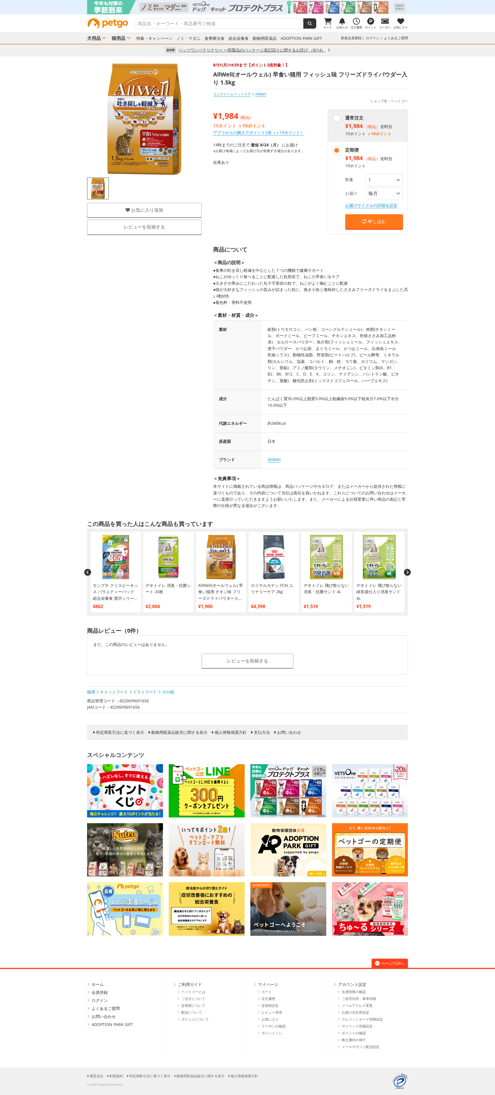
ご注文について (193, 998)
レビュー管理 (272, 1012)
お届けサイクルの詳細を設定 (371, 205)
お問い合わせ (289, 732)
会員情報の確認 (354, 991)
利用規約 (116, 1076)
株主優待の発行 (354, 1039)
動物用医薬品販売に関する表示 (179, 732)
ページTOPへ (392, 963)
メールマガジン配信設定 (361, 1046)
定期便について (193, 1005)
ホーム (98, 984)
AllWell (274, 459)
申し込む (376, 221)
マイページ (268, 984)
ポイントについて (195, 1019)
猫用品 (118, 38)
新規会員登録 (351, 38)
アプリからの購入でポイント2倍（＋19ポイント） (258, 132)
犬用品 (94, 38)
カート (267, 991)
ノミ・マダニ (188, 38)
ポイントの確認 (354, 1033)
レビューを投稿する (144, 227)
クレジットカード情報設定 (362, 1019)
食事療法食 (215, 38)
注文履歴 (268, 998)
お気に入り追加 (146, 210)
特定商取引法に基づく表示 (120, 732)
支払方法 (262, 732)
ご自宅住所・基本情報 (359, 998)
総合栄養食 (239, 38)
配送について (191, 1012)
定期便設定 (270, 1005)
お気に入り (270, 1019)
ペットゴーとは (193, 991)
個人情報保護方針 (231, 732)
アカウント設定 (352, 984)
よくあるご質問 (396, 38)
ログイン (373, 38)
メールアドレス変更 (357, 1005)
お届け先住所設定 (355, 1012)
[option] (247, 7)
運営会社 (96, 1076)
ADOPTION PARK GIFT (301, 38)
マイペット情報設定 (357, 1026)
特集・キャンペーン (154, 38)
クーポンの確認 (274, 1026)
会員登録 (100, 992)
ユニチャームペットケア (232, 94)
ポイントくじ (272, 1033)
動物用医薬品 (265, 38)
